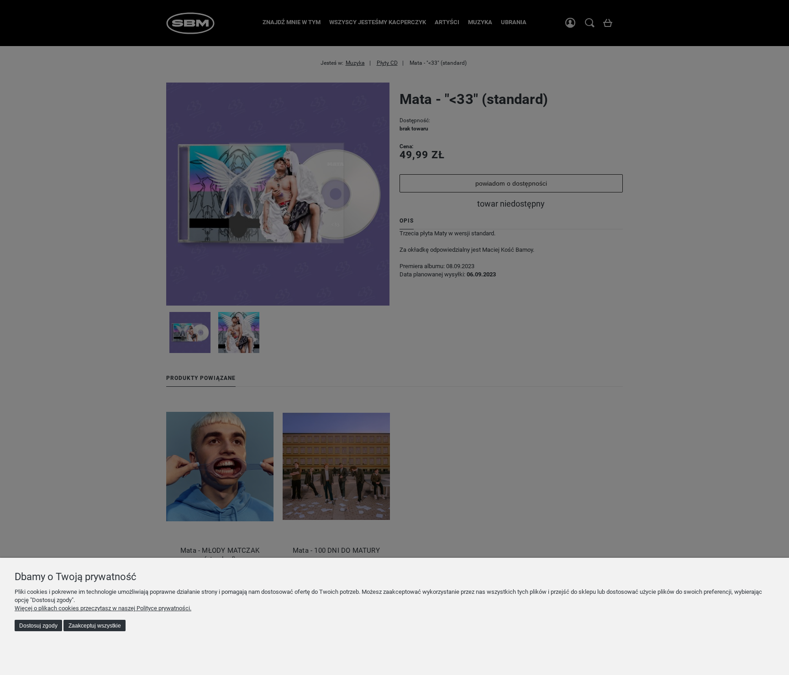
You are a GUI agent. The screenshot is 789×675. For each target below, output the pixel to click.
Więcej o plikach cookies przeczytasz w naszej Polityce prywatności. (103, 608)
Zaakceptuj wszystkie (94, 626)
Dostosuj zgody (38, 626)
